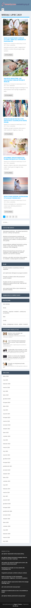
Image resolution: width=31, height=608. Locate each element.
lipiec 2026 (6, 376)
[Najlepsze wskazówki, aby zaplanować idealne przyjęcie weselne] (15, 67)
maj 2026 (5, 380)
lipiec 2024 (6, 406)
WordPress (15, 606)
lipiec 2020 (6, 522)
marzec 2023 (6, 421)
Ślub (8, 85)
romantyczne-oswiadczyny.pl (16, 43)
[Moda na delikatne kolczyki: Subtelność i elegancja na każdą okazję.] (15, 108)
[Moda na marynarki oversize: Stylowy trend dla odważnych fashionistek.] (15, 27)
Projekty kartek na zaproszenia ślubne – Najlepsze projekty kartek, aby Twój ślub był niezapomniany (14, 283)
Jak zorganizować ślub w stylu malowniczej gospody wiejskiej (14, 289)
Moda (8, 45)
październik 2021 (7, 466)
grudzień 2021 (6, 458)
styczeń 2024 (6, 413)
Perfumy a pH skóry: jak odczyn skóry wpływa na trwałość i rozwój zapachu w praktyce (15, 258)
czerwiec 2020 (6, 526)
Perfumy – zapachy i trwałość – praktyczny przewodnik (14, 312)
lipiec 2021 (6, 477)
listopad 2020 (6, 507)
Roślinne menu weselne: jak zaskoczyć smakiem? (15, 333)
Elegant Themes (18, 604)
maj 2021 (5, 485)
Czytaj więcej (8, 55)
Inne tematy (6, 304)
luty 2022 (5, 451)
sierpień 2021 (6, 473)
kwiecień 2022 (6, 443)
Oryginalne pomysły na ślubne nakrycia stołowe (14, 573)
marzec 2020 (6, 537)
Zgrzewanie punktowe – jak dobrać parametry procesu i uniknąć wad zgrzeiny (15, 232)
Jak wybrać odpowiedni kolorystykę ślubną (13, 553)
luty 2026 (5, 391)
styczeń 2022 (6, 455)
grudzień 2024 (6, 398)
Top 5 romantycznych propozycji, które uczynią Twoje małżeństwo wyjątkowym (14, 342)
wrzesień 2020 (6, 515)
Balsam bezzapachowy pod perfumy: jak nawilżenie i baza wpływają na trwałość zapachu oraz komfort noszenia (14, 252)
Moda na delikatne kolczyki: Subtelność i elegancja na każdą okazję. (15, 120)
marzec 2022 (6, 447)
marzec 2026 (6, 387)
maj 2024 (5, 410)
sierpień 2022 (6, 428)
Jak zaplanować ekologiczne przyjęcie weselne (15, 273)
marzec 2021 (6, 492)
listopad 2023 (6, 417)
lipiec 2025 (6, 395)
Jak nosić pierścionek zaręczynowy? (11, 587)
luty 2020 (5, 541)
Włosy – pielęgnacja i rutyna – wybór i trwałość (15, 324)
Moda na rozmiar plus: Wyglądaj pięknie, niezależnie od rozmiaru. (16, 356)
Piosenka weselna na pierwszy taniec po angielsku (13, 268)
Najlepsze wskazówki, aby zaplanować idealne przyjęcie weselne (14, 80)
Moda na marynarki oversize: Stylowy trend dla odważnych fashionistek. (15, 39)
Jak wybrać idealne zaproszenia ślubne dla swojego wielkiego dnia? (15, 582)
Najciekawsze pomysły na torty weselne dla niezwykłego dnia (13, 568)
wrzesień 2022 (6, 425)
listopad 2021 (6, 462)
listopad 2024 (6, 402)
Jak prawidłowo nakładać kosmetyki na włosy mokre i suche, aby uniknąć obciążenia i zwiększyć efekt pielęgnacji (15, 246)
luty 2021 (5, 496)
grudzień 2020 (6, 503)
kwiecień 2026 (6, 383)
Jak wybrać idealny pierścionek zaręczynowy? (13, 595)
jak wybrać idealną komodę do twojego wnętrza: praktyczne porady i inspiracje (14, 558)
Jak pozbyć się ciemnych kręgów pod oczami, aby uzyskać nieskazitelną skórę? (14, 563)
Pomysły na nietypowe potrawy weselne (16, 364)
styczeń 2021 (6, 500)
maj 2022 (5, 440)
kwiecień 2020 (6, 533)
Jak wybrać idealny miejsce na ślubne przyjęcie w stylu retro (15, 158)
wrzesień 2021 (6, 470)
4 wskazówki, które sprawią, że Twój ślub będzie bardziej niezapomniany (17, 350)
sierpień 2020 (6, 518)
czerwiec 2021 (6, 481)
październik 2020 (7, 511)
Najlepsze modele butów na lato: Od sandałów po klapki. (15, 591)
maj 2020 (5, 530)
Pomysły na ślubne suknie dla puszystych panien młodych (14, 277)
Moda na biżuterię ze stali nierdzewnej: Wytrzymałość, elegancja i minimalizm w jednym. (15, 577)
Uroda (4, 320)
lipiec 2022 (6, 432)
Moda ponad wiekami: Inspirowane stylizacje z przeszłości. (16, 197)
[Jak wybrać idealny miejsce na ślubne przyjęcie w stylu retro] (15, 147)
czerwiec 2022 (6, 436)
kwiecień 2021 (6, 488)
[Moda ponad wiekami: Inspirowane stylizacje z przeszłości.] (15, 185)
